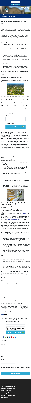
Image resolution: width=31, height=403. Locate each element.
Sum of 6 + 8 (3, 369)
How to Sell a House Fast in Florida (5, 384)
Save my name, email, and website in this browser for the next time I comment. (15, 367)
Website (2, 362)
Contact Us (2, 379)
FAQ (13, 384)
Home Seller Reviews (11, 16)
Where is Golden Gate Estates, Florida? (14, 219)
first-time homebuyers (24, 213)
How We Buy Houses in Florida (8, 379)
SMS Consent (7, 327)
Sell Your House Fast (27, 8)
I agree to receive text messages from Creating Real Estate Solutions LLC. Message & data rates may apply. (16, 123)
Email (2, 359)
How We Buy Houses (20, 8)
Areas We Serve (16, 9)
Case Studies (21, 9)
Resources (28, 9)
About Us (25, 9)
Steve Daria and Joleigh (12, 34)
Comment (3, 344)
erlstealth (3, 24)
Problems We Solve (20, 14)
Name (2, 356)
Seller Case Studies (10, 380)
